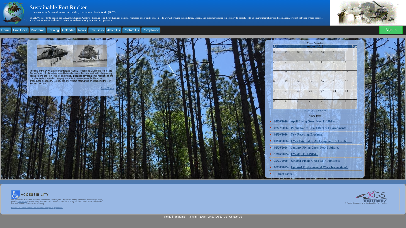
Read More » (107, 88)
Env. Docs (20, 30)
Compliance (151, 30)
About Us (113, 30)
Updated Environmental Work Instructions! (319, 167)
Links (211, 216)
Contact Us (131, 30)
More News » (285, 173)
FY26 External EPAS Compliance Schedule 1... (321, 141)
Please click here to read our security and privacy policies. (37, 207)
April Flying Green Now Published (313, 121)
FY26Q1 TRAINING (304, 154)
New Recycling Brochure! (307, 134)
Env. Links (96, 30)
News (82, 30)
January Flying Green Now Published (315, 147)
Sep (354, 46)
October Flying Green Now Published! (316, 160)
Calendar (68, 30)
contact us (22, 202)
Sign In (390, 30)
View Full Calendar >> (315, 110)
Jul (275, 46)
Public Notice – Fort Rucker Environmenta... (320, 128)
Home (5, 30)
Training (53, 30)
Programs (38, 30)
